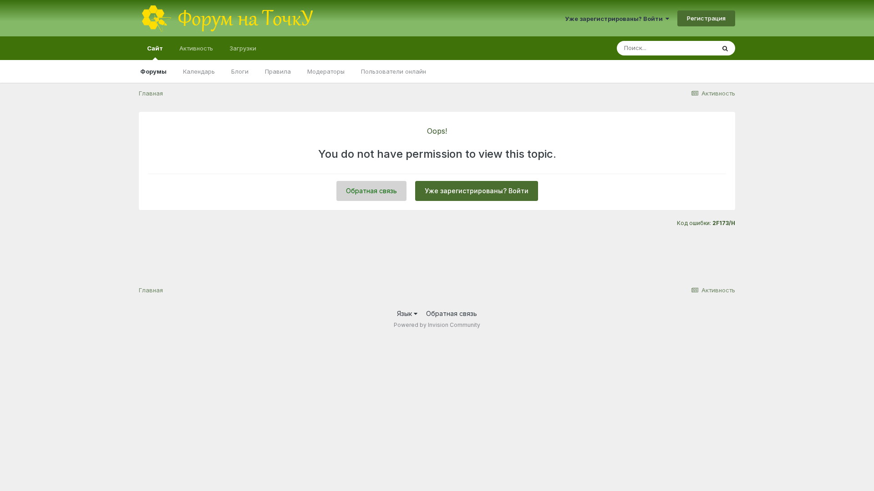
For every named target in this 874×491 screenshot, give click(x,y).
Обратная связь (371, 191)
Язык (405, 313)
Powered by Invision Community (437, 324)
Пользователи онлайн (393, 71)
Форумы (153, 71)
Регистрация (706, 18)
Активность (196, 48)
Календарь (199, 71)
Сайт (155, 48)
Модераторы (326, 71)
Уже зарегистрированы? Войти (615, 18)
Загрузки (242, 48)
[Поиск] (725, 48)
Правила (278, 71)
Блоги (240, 71)
